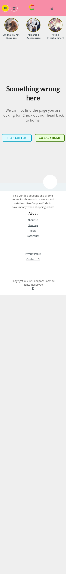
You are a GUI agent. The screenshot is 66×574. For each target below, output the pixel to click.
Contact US (33, 259)
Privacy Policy (33, 253)
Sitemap (33, 225)
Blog (33, 230)
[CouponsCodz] (32, 7)
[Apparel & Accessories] (33, 25)
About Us (33, 220)
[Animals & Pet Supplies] (11, 25)
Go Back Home (49, 138)
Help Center (16, 138)
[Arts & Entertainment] (55, 25)
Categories (33, 236)
